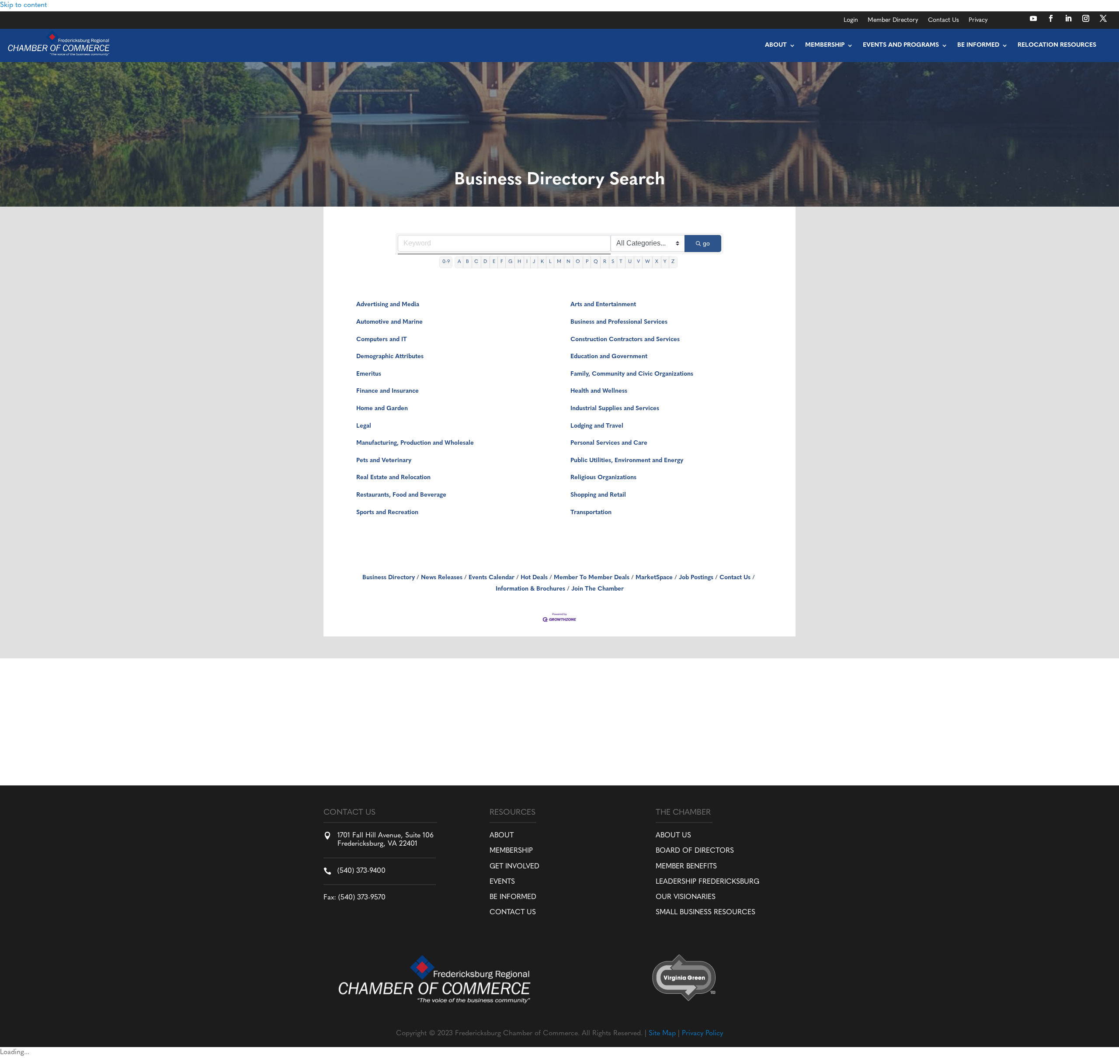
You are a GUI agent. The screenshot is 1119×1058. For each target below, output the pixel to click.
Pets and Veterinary (383, 460)
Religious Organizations (603, 477)
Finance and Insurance (387, 391)
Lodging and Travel (596, 426)
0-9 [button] (446, 261)
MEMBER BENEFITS (686, 866)
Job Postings (696, 577)
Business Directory (388, 577)
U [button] (630, 261)
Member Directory (893, 20)
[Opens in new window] (1033, 18)
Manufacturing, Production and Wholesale (415, 443)
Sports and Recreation (387, 512)
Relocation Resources (1057, 45)
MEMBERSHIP (511, 850)
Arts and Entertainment (603, 304)
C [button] (476, 261)
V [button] (638, 261)
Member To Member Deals (591, 577)
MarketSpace (654, 577)
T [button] (620, 261)
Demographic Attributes (390, 356)
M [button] (559, 261)
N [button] (568, 261)
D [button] (485, 261)
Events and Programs (901, 45)
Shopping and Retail (598, 495)
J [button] (534, 261)
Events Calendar (491, 577)
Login (851, 20)
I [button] (527, 261)
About (776, 45)
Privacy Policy (702, 1033)
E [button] (494, 261)
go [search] (706, 243)
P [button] (587, 261)
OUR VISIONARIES (686, 897)
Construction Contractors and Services (625, 339)
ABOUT (502, 835)
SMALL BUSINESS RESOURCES (705, 912)
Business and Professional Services (618, 322)
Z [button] (672, 261)
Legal (363, 426)
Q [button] (596, 261)
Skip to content (23, 5)
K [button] (542, 261)
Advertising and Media (387, 304)
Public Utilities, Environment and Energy (626, 460)
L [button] (550, 261)
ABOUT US (673, 835)
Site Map (662, 1033)
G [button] (510, 261)
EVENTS (502, 881)
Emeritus (368, 374)
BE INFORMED (513, 897)
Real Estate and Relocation (393, 477)
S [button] (613, 261)
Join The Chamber (597, 589)
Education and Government (608, 356)
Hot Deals (534, 577)
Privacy (978, 20)
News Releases (441, 577)
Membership (824, 45)
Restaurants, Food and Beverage (401, 495)
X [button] (656, 261)
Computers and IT (381, 339)
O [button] (578, 261)
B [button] (467, 261)
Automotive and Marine (389, 322)
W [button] (647, 261)
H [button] (519, 261)
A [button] (459, 261)
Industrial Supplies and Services (614, 408)
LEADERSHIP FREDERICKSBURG (707, 881)
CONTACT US (513, 912)
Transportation (591, 512)
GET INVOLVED (514, 866)
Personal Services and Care (608, 443)
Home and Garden (382, 408)
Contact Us (943, 20)
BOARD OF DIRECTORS (695, 850)
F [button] (501, 261)
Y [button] (665, 261)
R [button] (604, 261)
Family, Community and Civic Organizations (631, 374)
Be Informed (978, 45)
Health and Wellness (598, 391)
